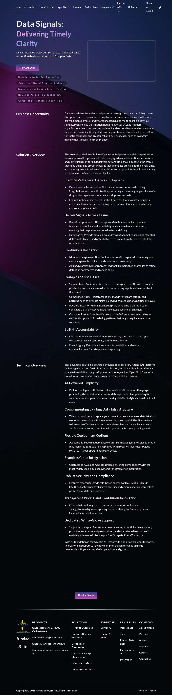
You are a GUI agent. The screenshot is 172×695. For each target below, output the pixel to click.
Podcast (143, 646)
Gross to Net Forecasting (78, 645)
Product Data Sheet (127, 642)
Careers (143, 652)
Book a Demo (149, 7)
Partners (143, 633)
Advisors (143, 640)
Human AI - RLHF (107, 635)
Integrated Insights (82, 663)
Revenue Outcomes (82, 627)
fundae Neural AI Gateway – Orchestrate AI (47, 629)
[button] (31, 7)
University (134, 7)
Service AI (106, 627)
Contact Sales (27, 67)
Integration (126, 659)
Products (29, 7)
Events (77, 7)
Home (18, 7)
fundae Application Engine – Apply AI (50, 651)
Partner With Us (121, 7)
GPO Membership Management (81, 655)
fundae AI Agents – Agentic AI (48, 643)
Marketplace (91, 7)
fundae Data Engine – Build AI (47, 637)
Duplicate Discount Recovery (82, 635)
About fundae (146, 627)
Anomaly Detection (82, 669)
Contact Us (145, 658)
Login (159, 7)
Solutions (45, 6)
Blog (122, 633)
